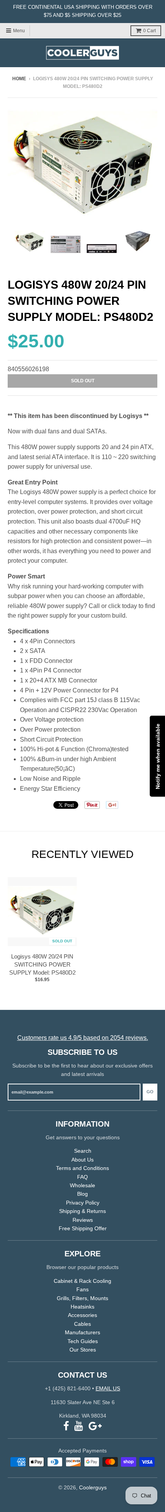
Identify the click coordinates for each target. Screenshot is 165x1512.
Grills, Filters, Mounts (82, 1298)
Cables (82, 1324)
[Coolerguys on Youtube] (78, 1426)
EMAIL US (108, 1388)
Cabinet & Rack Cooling (82, 1281)
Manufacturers (82, 1332)
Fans (82, 1289)
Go (150, 1091)
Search (82, 1151)
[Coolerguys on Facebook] (66, 1426)
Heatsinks (82, 1307)
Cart (149, 30)
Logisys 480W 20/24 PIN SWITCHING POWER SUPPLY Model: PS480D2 (42, 964)
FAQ (82, 1177)
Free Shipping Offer (83, 1228)
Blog (82, 1194)
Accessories (82, 1315)
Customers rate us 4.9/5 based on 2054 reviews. (82, 1037)
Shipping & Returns (82, 1211)
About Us (82, 1160)
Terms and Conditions (82, 1168)
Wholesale (82, 1185)
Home (19, 78)
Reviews (83, 1220)
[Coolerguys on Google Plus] (95, 1426)
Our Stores (82, 1350)
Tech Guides (83, 1341)
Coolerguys (93, 1487)
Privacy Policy (82, 1203)
